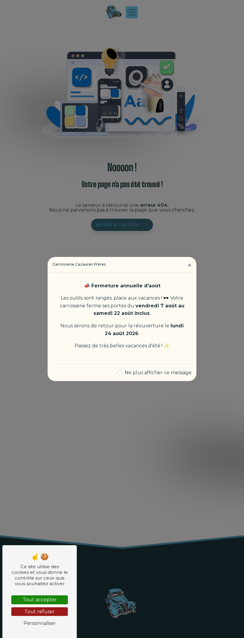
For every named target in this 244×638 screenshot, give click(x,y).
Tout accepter (40, 599)
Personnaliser (40, 623)
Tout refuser (39, 611)
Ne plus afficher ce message (158, 372)
